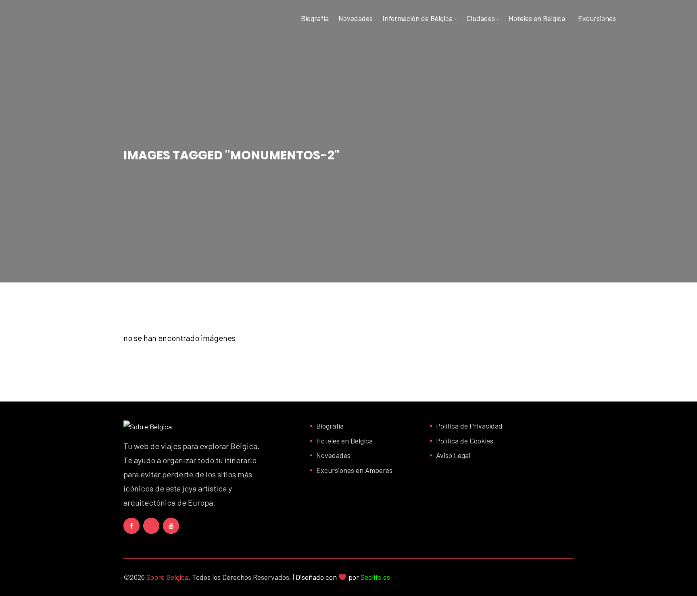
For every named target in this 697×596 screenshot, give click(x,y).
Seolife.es (375, 577)
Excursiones (597, 18)
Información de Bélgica (417, 18)
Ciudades (480, 18)
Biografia (315, 18)
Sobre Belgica (167, 577)
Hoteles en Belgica (537, 18)
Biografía (330, 425)
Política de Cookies (464, 440)
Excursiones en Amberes (354, 470)
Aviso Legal (453, 455)
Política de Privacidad (469, 425)
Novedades (355, 18)
